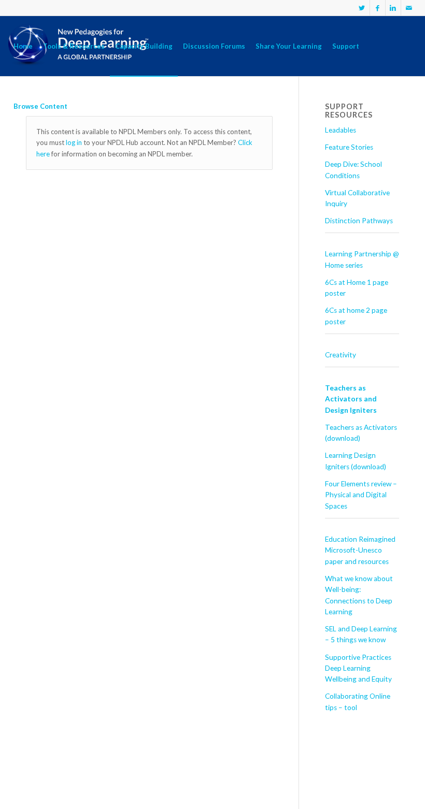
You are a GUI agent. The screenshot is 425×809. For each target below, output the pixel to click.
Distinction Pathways (359, 220)
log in (74, 142)
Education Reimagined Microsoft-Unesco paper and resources (360, 550)
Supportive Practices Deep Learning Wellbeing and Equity (358, 668)
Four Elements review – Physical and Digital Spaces (361, 495)
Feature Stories (349, 147)
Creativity (340, 355)
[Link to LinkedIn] (393, 8)
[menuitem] (23, 46)
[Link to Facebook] (377, 8)
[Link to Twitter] (362, 8)
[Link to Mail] (409, 8)
